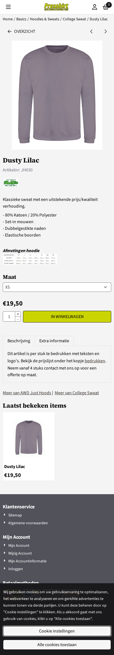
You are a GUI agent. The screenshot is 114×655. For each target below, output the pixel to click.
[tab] (19, 341)
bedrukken (95, 361)
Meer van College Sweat (77, 393)
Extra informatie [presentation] (54, 341)
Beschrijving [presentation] (18, 341)
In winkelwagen (67, 317)
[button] (8, 7)
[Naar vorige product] (91, 31)
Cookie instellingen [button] (57, 631)
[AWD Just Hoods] (11, 186)
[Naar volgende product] (105, 31)
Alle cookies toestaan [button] (57, 645)
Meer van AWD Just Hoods (27, 393)
